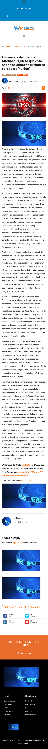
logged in (17, 543)
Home (8, 46)
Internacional (20, 46)
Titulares (22, 75)
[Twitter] (22, 8)
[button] (24, 2)
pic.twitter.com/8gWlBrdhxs (15, 475)
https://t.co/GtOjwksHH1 (31, 472)
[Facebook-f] (17, 8)
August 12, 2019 (26, 480)
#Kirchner (27, 465)
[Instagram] (26, 8)
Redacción (13, 81)
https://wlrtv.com (20, 522)
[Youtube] (30, 8)
